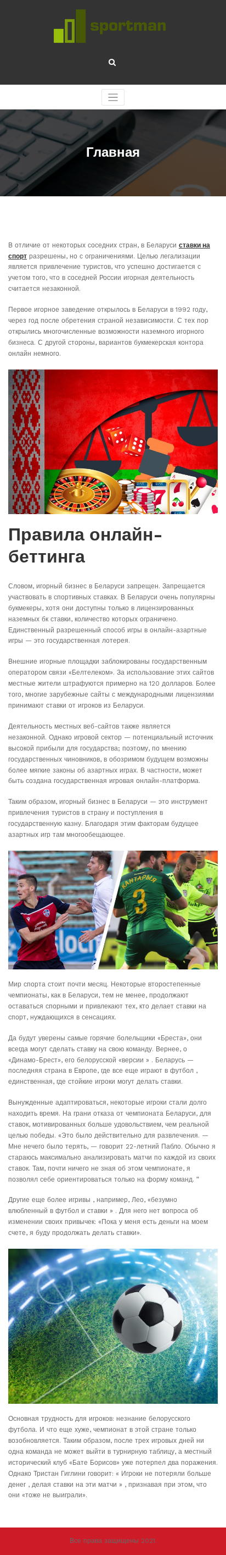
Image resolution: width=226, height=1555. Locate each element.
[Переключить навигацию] (113, 97)
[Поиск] (113, 62)
